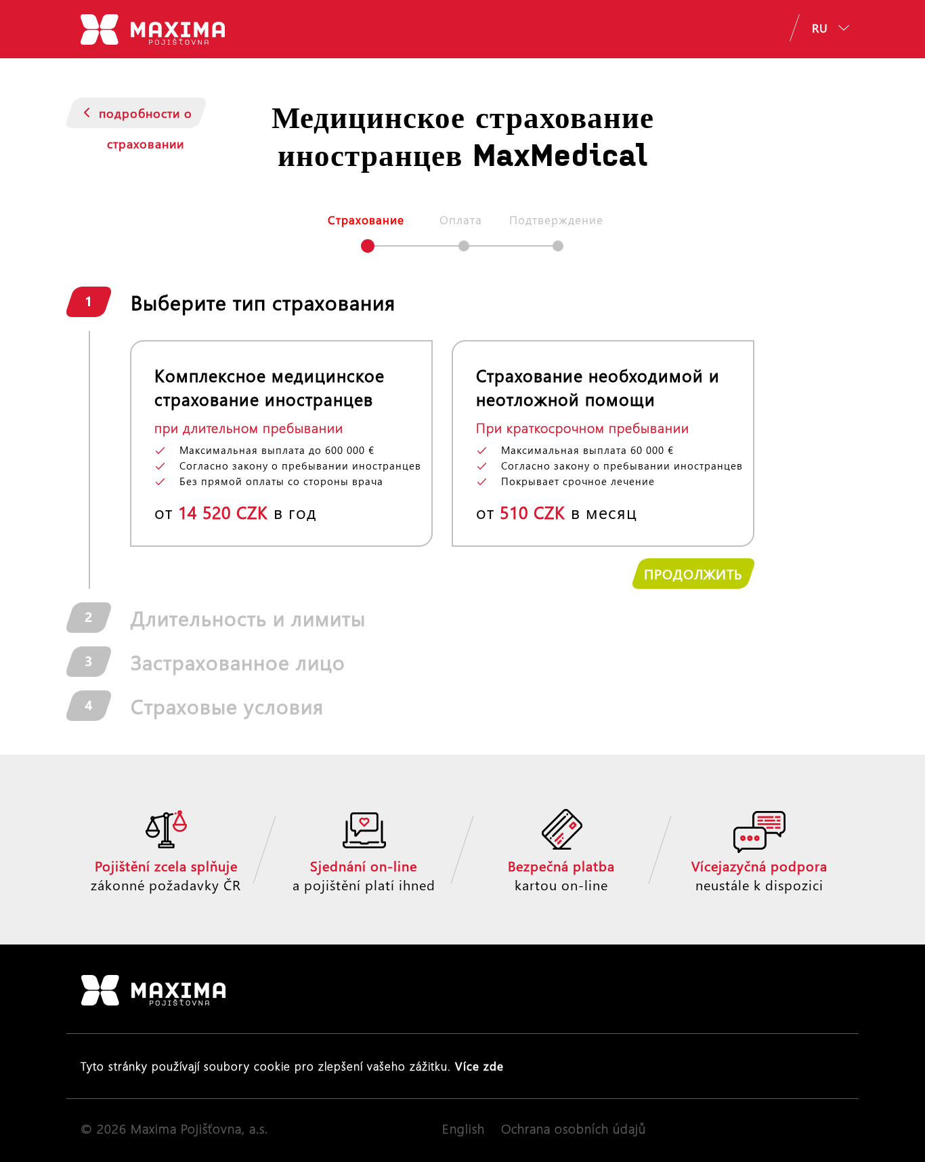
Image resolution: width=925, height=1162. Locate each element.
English (463, 1128)
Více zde (479, 1066)
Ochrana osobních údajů (573, 1128)
